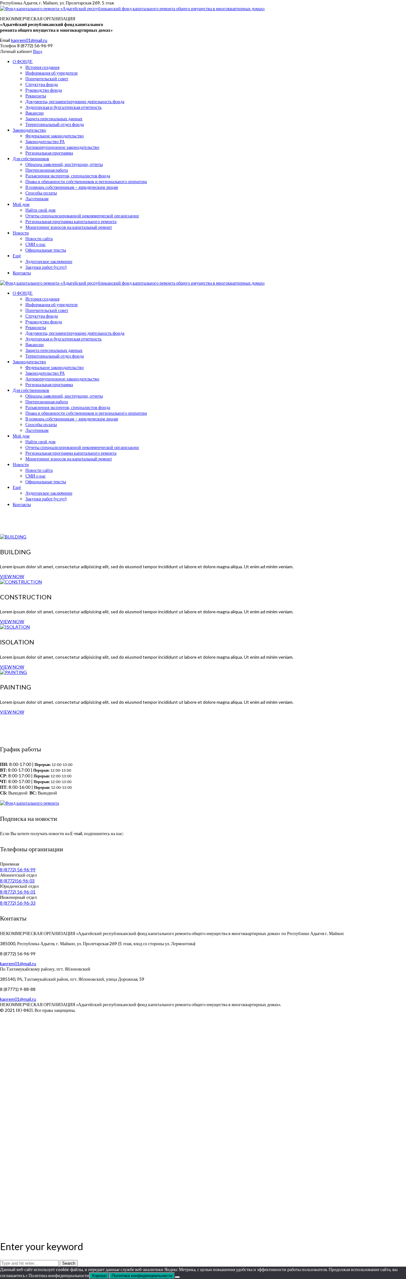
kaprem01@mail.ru (29, 40)
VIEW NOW (12, 576)
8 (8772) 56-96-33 (18, 903)
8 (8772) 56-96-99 (18, 869)
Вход (37, 51)
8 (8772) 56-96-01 (18, 891)
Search (68, 1263)
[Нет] (177, 1277)
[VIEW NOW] (13, 536)
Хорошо (99, 1275)
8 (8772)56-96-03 (17, 880)
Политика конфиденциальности (142, 1275)
